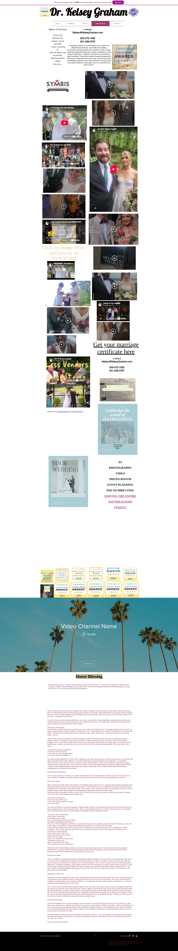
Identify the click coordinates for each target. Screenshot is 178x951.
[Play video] (109, 85)
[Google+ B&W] (129, 936)
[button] (134, 67)
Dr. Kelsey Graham (88, 11)
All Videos (88, 663)
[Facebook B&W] (133, 936)
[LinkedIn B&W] (136, 936)
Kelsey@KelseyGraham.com (88, 32)
